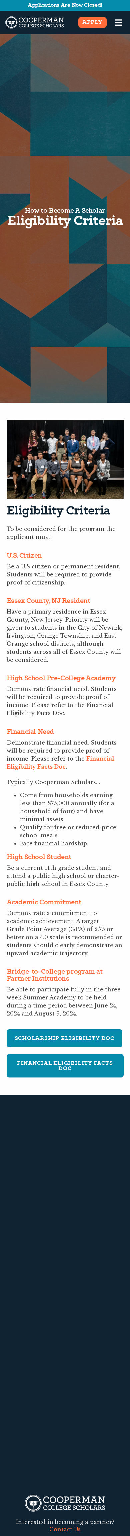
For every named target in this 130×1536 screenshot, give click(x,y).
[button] (118, 22)
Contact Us (65, 1529)
